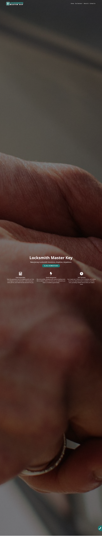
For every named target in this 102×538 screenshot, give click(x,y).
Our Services (78, 3)
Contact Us (92, 3)
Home (72, 3)
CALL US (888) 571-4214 (51, 265)
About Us (86, 3)
